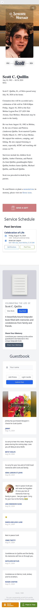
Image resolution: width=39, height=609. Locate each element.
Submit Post (19, 382)
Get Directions (11, 247)
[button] (19, 404)
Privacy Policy (13, 599)
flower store (27, 192)
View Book (10, 311)
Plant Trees (27, 247)
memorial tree (28, 189)
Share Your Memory (14, 345)
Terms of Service (25, 599)
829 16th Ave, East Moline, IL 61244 (21, 243)
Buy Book (22, 311)
